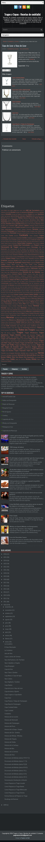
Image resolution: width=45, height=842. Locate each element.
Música (30, 306)
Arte (33, 216)
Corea (10, 239)
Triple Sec (29, 351)
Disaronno (7, 253)
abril (6, 632)
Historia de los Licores (11, 717)
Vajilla (27, 353)
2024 (21, 210)
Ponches (36, 313)
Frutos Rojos (11, 264)
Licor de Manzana (36, 289)
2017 (11, 210)
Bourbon (9, 224)
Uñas (7, 353)
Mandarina (12, 298)
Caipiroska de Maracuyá (9, 431)
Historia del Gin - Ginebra (12, 733)
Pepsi (8, 311)
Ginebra (22, 266)
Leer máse (22, 98)
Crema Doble (21, 243)
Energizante (20, 256)
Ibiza (34, 274)
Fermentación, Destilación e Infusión (16, 780)
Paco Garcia (29, 309)
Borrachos (41, 222)
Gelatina (13, 266)
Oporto (15, 309)
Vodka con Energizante (9, 400)
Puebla (29, 315)
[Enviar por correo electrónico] (3, 70)
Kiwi (9, 281)
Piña (27, 311)
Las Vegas (22, 281)
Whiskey (28, 359)
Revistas (27, 320)
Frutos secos (19, 264)
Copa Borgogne (9, 666)
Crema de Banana (26, 239)
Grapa (12, 268)
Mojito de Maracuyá (8, 404)
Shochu (19, 324)
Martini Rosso (8, 302)
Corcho (2, 239)
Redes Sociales (23, 317)
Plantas (15, 313)
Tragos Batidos (15, 335)
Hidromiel (37, 270)
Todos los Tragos (26, 329)
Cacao (7, 225)
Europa (42, 258)
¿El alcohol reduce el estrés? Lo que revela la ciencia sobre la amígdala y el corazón (26, 470)
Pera (11, 311)
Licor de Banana (9, 285)
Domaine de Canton (29, 253)
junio (6, 626)
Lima (31, 294)
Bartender (4, 220)
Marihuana (20, 300)
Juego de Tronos (5, 279)
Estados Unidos (11, 258)
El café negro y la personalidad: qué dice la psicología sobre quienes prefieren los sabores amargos (27, 459)
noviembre (8, 610)
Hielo (2, 272)
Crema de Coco (13, 241)
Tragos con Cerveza (37, 337)
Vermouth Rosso (32, 355)
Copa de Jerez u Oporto (12, 691)
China (4, 233)
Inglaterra (17, 276)
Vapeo (35, 353)
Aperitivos (41, 214)
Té (21, 327)
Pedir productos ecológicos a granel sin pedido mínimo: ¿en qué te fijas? (25, 482)
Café (16, 225)
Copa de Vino (9, 669)
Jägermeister (18, 278)
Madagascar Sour (7, 427)
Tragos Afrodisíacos (31, 333)
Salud (18, 322)
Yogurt (38, 359)
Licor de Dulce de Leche (21, 287)
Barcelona (31, 218)
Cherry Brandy (21, 231)
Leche (38, 281)
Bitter (38, 220)
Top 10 (3, 333)
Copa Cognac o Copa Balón (13, 695)
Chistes (7, 233)
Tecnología (26, 327)
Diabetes (18, 251)
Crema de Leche (21, 241)
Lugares (19, 296)
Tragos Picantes (27, 349)
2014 (2, 210)
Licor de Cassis (34, 285)
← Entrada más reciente (9, 139)
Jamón (23, 278)
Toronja (8, 333)
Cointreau (4, 238)
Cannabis (23, 227)
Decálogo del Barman (11, 799)
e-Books (20, 254)
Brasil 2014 (28, 223)
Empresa (11, 256)
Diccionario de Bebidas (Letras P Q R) (16, 764)
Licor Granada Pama (27, 292)
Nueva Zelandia (31, 308)
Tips (16, 330)
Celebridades (9, 229)
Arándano (22, 216)
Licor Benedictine (23, 283)
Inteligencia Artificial (32, 276)
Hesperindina (31, 270)
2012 (4, 598)
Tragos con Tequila (14, 343)
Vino (13, 357)
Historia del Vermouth (11, 720)
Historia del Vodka (10, 742)
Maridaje (14, 300)
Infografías (4, 276)
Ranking (3, 317)
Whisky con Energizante (9, 423)
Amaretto (8, 214)
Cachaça (11, 225)
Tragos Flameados (6, 349)
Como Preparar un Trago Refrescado (16, 790)
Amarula (25, 214)
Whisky (33, 359)
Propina (19, 315)
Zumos (9, 361)
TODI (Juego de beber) (17, 447)
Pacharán (23, 309)
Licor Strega (10, 294)
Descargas (34, 247)
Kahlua (42, 279)
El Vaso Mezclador (10, 647)
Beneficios (33, 220)
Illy (40, 274)
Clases (35, 233)
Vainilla (23, 353)
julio (6, 623)
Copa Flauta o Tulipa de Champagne (23, 124)
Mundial (25, 306)
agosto (7, 620)
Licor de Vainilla (18, 292)
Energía (15, 256)
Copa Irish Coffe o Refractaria (21, 90)
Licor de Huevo (9, 289)
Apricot (8, 216)
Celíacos (15, 229)
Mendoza (27, 302)
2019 (4, 576)
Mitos (27, 304)
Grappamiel (27, 268)
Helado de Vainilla (14, 270)
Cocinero (16, 235)
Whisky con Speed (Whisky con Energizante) (24, 527)
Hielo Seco (7, 272)
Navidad (3, 308)
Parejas (34, 309)
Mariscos (26, 300)
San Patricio (28, 322)
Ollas (11, 309)
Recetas (10, 317)
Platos (23, 313)
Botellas (3, 223)
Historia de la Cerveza (11, 752)
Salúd (22, 322)
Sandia (42, 322)
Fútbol (35, 264)
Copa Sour (15, 113)
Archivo (24, 369)
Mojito (42, 304)
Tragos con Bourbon (28, 335)
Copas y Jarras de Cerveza (12, 657)
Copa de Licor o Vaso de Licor (14, 46)
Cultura (42, 243)
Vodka (12, 359)
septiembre (8, 616)
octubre (7, 613)
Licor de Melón (25, 290)
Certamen (29, 229)
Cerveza (35, 229)
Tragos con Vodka (7, 345)
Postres (3, 315)
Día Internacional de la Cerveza (17, 249)
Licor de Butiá (18, 285)
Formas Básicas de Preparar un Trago (16, 796)
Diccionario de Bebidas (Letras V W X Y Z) (17, 758)
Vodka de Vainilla (20, 359)
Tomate (37, 330)
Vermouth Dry (22, 355)
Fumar (30, 264)
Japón (26, 278)
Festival (25, 260)
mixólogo (37, 304)
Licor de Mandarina (26, 289)
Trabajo (13, 333)
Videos (8, 357)
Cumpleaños (4, 245)
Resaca (11, 320)
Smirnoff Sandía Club (8, 397)
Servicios (11, 324)
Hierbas (20, 272)
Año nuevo (34, 214)
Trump (42, 350)
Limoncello (41, 294)
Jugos (37, 279)
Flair (2, 262)
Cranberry (18, 239)
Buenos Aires (40, 223)
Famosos (10, 260)
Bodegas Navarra (24, 222)
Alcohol (13, 212)
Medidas (19, 302)
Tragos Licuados (17, 349)
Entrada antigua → (37, 139)
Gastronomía (6, 266)
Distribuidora (18, 253)
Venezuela (3, 355)
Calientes (31, 225)
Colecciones (13, 238)
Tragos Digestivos (25, 347)
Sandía (3, 324)
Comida (24, 238)
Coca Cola (4, 235)
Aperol (2, 216)
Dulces (10, 254)
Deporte (28, 247)
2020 (4, 573)
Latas (26, 281)
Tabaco (19, 327)
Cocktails (23, 235)
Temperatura (33, 327)
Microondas (15, 304)
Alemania (24, 212)
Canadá (8, 227)
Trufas (38, 350)
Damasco (41, 245)
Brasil (22, 223)
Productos (13, 315)
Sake (39, 320)
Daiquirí (36, 245)
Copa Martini (8, 685)
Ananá (30, 214)
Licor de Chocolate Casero (18, 537)
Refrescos (30, 317)
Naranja (36, 306)
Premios (7, 315)
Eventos (4, 260)
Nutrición (7, 309)
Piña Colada (32, 311)
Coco (30, 235)
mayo (7, 629)
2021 (4, 570)
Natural (42, 306)
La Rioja (13, 281)
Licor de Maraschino (15, 290)
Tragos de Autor (31, 345)
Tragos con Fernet (22, 338)
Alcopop (17, 212)
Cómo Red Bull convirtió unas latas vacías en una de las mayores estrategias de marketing (26, 505)
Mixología (32, 304)
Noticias (24, 308)
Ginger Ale (28, 266)
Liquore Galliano (6, 296)
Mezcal (3, 304)
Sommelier (13, 325)
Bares (36, 218)
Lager (17, 281)
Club (43, 233)
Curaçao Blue (17, 245)
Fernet (16, 260)
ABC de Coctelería (32, 210)
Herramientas (24, 270)
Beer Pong (21, 220)
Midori (20, 304)
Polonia (27, 313)
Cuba (34, 243)
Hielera (42, 270)
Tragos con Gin (33, 339)
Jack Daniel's (12, 278)
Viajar (38, 355)
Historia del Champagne (12, 723)
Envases (32, 256)
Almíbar (42, 212)
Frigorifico (32, 262)
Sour (21, 325)
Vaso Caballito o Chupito (12, 663)
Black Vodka (11, 222)
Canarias (13, 227)
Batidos (10, 220)
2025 (4, 557)
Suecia (38, 325)
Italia (6, 278)
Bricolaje (33, 223)
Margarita (8, 300)
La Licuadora (8, 644)
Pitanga (42, 311)
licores (32, 59)
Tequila (39, 327)
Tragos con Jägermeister (11, 341)
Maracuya (34, 298)
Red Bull (17, 317)
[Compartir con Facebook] (9, 70)
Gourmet (34, 266)
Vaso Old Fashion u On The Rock (14, 660)
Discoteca (12, 253)
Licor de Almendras (34, 283)
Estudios (31, 258)
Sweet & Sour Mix (12, 327)
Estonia (18, 258)
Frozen (38, 262)
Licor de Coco (11, 287)
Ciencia (27, 233)
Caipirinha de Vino (7, 419)
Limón (35, 294)
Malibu (7, 298)
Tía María (12, 330)
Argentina (29, 216)
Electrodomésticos (33, 254)
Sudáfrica (33, 325)
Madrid (35, 296)
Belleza (27, 220)
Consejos (40, 238)
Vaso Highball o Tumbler (12, 682)
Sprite (28, 325)
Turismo (3, 353)
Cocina (11, 235)
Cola (9, 238)
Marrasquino (32, 300)
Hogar (42, 272)
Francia (24, 262)
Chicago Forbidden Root (31, 231)
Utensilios (17, 353)
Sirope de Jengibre (31, 324)
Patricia (39, 309)
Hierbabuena (14, 272)
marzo (7, 635)
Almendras (36, 212)
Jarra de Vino (8, 653)
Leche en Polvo (13, 283)
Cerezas (24, 229)
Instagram (23, 276)
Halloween (34, 268)
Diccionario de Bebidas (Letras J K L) (15, 771)
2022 (4, 567)
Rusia (34, 320)
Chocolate (13, 233)
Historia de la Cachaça (11, 745)
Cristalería (11, 41)
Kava (2, 281)
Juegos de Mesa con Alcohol (19, 279)
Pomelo (31, 313)
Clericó (39, 233)
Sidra (25, 324)
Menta (32, 302)
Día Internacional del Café (34, 249)
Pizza (6, 313)
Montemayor (4, 306)
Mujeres (19, 306)
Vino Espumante (29, 357)
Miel (24, 304)
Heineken (7, 270)
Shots (22, 324)
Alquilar (3, 214)
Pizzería (10, 313)
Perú (14, 311)
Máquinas (28, 298)
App (5, 216)
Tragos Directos (38, 347)
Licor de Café (26, 285)
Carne (27, 227)
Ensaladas (27, 256)
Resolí (15, 320)
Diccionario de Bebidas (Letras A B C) (16, 777)
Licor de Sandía (10, 292)
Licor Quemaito (37, 292)
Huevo (20, 274)
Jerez (34, 278)
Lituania (14, 296)
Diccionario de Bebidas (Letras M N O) (16, 767)
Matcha (14, 302)
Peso (17, 311)
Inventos (41, 276)
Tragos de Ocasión (12, 347)
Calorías (36, 225)
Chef (16, 231)
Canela (18, 227)
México (42, 302)
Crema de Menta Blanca (33, 241)
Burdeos (3, 225)
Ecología (26, 254)
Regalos (41, 317)
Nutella (3, 309)
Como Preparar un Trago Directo (15, 793)
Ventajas (9, 355)
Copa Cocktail (16, 102)
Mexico (37, 302)
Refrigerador (36, 317)
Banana (25, 218)
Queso (42, 315)
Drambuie (36, 253)
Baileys (20, 218)
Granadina (41, 266)
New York (13, 308)
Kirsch (6, 281)
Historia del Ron (9, 748)
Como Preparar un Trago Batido (14, 786)
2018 (15, 210)
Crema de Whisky (12, 243)
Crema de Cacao (35, 239)
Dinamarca (41, 251)
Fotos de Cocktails (15, 262)
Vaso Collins (8, 679)
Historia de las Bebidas (31, 272)
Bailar (16, 218)
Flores (5, 262)
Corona (14, 239)
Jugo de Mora (32, 279)
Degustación (23, 247)
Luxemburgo (24, 296)
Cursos (32, 245)
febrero (7, 639)
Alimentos (30, 212)
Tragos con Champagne (8, 339)
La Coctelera (8, 650)
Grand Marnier (5, 268)
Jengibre (31, 278)
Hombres (3, 274)
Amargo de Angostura (17, 214)
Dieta (36, 251)
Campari (3, 227)
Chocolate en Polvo (21, 233)
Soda (7, 326)
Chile (39, 231)
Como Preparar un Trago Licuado (15, 783)
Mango (17, 298)
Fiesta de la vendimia (33, 260)
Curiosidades (26, 245)
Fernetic (20, 260)
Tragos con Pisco (33, 341)
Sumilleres (3, 327)
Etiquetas (37, 258)
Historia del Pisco (10, 726)
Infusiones (11, 276)
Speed (24, 325)
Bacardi (3, 218)
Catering (42, 227)
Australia (37, 216)
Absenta (42, 210)
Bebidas (15, 220)
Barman (41, 218)
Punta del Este (36, 315)
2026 (24, 210)
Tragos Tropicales (20, 351)
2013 (4, 595)
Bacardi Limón (10, 218)
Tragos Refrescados (38, 349)
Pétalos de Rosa (22, 311)
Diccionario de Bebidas (27, 251)
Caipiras (26, 225)
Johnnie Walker (40, 278)
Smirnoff (3, 325)
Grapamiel (17, 268)
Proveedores (24, 315)
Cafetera (20, 225)
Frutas (42, 262)
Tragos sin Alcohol (7, 351)
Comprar (29, 238)
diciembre (8, 607)
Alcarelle (8, 212)
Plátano (19, 313)
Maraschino (40, 298)
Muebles (14, 306)
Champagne (10, 231)
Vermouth (14, 355)
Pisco (38, 311)
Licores (16, 41)
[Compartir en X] (7, 70)
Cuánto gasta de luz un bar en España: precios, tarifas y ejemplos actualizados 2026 (27, 437)
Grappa (22, 268)
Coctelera (36, 235)
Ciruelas (32, 233)
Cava (2, 229)
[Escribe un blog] (5, 70)
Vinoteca (7, 359)
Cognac (41, 235)
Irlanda (3, 278)
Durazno (15, 254)
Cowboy (5, 415)
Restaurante (20, 320)
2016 (8, 210)
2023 (18, 210)
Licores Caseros (24, 294)
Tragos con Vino (39, 343)
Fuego (26, 264)
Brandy (18, 224)
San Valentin (36, 322)
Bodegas (17, 222)
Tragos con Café (25, 337)
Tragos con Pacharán (22, 341)
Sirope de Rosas (40, 324)
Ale (20, 212)
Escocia (36, 256)
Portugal (42, 313)
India (42, 274)
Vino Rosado (38, 357)
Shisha (15, 324)
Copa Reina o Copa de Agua (13, 676)
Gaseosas (41, 264)
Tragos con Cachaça (12, 337)
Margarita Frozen (7, 408)
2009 (4, 805)
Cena (19, 229)
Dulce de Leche (5, 254)
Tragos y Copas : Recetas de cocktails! (22, 14)
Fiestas (42, 260)
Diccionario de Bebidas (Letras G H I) (16, 774)
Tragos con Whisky (20, 345)
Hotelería (14, 274)
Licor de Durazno (33, 287)
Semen (6, 324)
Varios (41, 352)
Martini (37, 300)
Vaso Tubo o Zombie (11, 672)
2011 (4, 602)
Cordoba (6, 239)
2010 (4, 605)
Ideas (37, 274)
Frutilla (3, 264)
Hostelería (8, 274)
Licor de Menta (34, 290)
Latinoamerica (32, 281)
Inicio (24, 139)
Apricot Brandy (15, 216)
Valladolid (31, 353)
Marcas (3, 300)
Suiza (42, 325)
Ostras (19, 309)
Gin (17, 266)
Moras (9, 306)
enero (7, 642)
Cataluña (37, 227)
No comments (24, 49)
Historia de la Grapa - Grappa (13, 729)
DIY (23, 253)
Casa (30, 227)
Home (4, 41)
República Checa (5, 320)
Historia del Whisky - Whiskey (13, 736)
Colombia (19, 238)
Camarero (41, 225)
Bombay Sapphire (33, 222)
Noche (18, 308)
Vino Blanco (19, 357)
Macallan (30, 296)
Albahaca (3, 212)
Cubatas (37, 243)
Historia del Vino (10, 755)
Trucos (35, 350)
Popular (5, 369)
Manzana (22, 298)
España (41, 256)
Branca (14, 223)
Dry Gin (42, 253)
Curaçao (10, 245)
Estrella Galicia (24, 258)
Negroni (9, 308)
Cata (33, 227)
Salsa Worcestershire (10, 322)
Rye (37, 320)
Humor (25, 274)
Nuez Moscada (40, 308)
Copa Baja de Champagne (13, 704)
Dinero (2, 253)
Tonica (42, 330)
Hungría (30, 274)
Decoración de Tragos (9, 247)
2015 (5, 210)
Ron (31, 320)
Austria (42, 216)
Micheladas (8, 304)
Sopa (18, 325)
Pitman (3, 313)
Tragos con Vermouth (26, 343)
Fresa (28, 262)
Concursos (34, 238)
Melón (23, 302)
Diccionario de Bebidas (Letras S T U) (16, 761)
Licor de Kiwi (16, 289)
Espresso (3, 258)
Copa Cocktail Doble (18, 77)
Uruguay (11, 353)
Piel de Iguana (6, 412)
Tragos (19, 332)
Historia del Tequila (10, 739)
